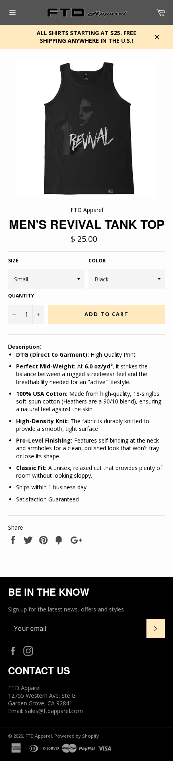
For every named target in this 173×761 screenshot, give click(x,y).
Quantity (21, 296)
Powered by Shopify (76, 736)
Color (97, 261)
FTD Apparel (38, 736)
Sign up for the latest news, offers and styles (66, 609)
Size (13, 261)
